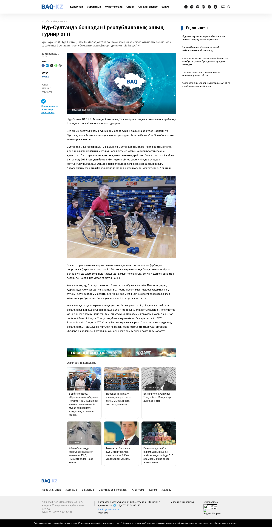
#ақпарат (47, 92)
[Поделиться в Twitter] (51, 65)
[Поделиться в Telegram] (47, 65)
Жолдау (166, 489)
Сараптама (94, 6)
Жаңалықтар (60, 21)
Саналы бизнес (148, 6)
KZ (223, 6)
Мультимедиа (113, 6)
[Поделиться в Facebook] (43, 65)
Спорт (130, 6)
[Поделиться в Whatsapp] (55, 65)
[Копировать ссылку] (60, 65)
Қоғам (153, 489)
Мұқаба (46, 21)
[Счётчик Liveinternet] (210, 506)
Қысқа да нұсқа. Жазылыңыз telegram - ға (50, 109)
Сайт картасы (211, 502)
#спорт (46, 85)
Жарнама (71, 489)
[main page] (52, 7)
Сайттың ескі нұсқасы (113, 489)
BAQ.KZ (45, 77)
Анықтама (138, 489)
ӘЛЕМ (165, 6)
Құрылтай (76, 6)
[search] (228, 7)
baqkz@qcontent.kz (108, 509)
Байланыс (88, 489)
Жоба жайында (51, 489)
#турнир (46, 88)
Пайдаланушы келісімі (182, 502)
